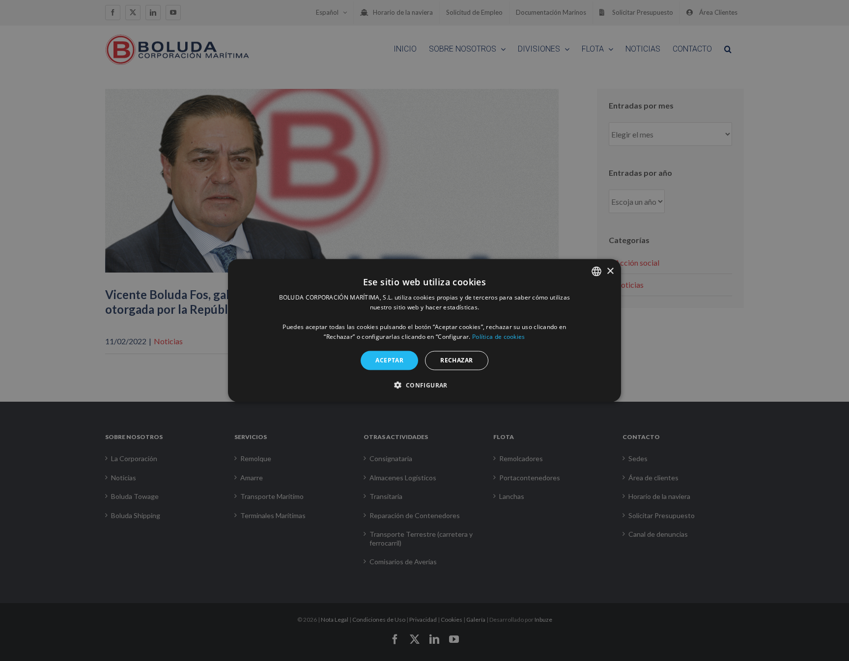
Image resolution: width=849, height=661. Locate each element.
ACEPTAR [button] (389, 360)
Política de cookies (498, 336)
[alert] (424, 330)
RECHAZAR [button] (456, 360)
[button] (424, 384)
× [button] (610, 271)
